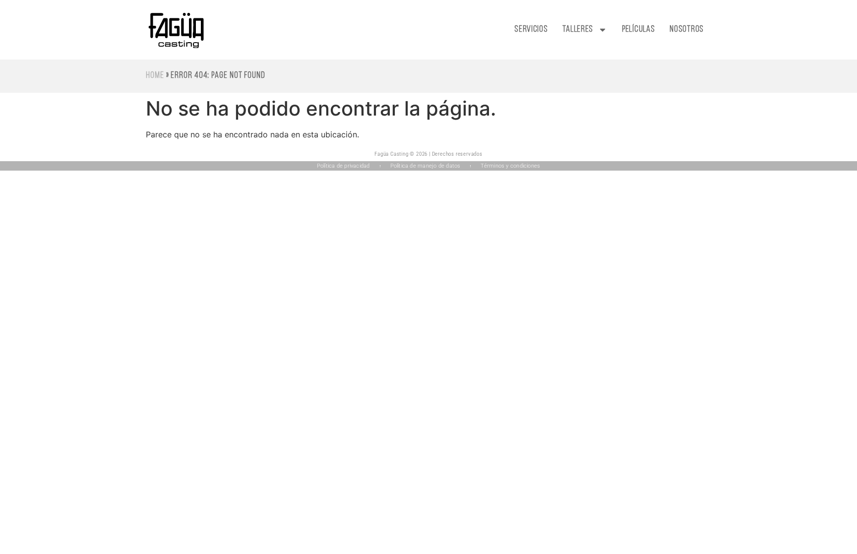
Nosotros (687, 29)
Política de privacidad (343, 166)
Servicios (531, 29)
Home (155, 75)
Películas (638, 29)
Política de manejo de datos (425, 166)
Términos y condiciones (510, 166)
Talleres (577, 29)
